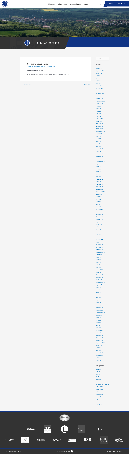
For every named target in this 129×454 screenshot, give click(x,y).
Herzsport (98, 379)
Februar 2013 (99, 330)
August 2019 (99, 133)
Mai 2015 (98, 262)
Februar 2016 (99, 239)
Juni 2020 (98, 108)
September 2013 (100, 312)
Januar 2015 (99, 272)
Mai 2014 (98, 292)
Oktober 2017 (99, 189)
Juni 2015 (98, 259)
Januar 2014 (99, 302)
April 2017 (98, 204)
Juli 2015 (98, 257)
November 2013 (100, 307)
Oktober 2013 (99, 310)
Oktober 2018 (99, 159)
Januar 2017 (99, 212)
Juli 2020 (98, 106)
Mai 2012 (98, 348)
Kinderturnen (99, 389)
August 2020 (99, 103)
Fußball (29, 66)
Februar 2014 (99, 300)
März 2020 (98, 116)
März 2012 (98, 350)
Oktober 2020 (99, 98)
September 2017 (100, 191)
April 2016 (98, 234)
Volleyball (98, 407)
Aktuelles (99, 397)
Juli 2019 (98, 136)
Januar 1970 (99, 360)
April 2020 (98, 113)
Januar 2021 (99, 91)
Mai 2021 (98, 81)
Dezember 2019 (100, 123)
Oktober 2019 (99, 128)
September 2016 (100, 222)
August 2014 (99, 285)
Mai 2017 (98, 202)
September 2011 (100, 355)
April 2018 (98, 174)
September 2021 (100, 71)
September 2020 (100, 101)
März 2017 (98, 207)
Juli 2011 (98, 358)
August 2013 (99, 315)
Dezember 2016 (100, 214)
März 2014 (98, 297)
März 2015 (98, 267)
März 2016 (98, 237)
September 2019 (100, 131)
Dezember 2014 (100, 275)
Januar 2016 (99, 242)
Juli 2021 (98, 76)
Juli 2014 (98, 287)
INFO (98, 399)
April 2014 (98, 295)
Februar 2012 (99, 353)
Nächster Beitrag (86, 84)
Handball (98, 377)
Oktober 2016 (99, 219)
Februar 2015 (99, 270)
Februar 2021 (99, 88)
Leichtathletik (99, 394)
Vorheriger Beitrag (25, 84)
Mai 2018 (98, 171)
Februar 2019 (99, 149)
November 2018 (100, 156)
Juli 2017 (98, 196)
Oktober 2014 (99, 280)
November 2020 (100, 96)
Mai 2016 (98, 232)
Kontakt (98, 4)
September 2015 (100, 252)
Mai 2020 (98, 111)
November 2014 (100, 277)
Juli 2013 (98, 317)
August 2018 (99, 164)
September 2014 (100, 282)
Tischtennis (99, 404)
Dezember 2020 (100, 93)
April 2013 (98, 325)
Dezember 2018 (100, 154)
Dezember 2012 (100, 335)
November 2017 (100, 186)
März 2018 (98, 176)
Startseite (98, 402)
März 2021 (98, 86)
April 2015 (98, 264)
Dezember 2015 (100, 244)
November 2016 (100, 217)
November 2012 (100, 337)
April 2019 (98, 144)
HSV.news (34, 66)
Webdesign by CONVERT (63, 451)
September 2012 (100, 343)
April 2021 (98, 83)
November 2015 (100, 247)
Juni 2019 (98, 139)
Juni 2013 (98, 320)
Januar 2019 (99, 151)
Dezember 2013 (100, 305)
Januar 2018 (99, 181)
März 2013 (98, 327)
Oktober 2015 (99, 249)
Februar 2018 (99, 179)
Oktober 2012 (99, 340)
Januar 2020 (99, 121)
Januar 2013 (99, 332)
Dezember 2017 (100, 184)
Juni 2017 (98, 199)
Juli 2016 (98, 227)
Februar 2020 (99, 118)
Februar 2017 (99, 209)
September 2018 (100, 161)
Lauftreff (98, 391)
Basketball (98, 369)
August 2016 (99, 224)
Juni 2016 (98, 229)
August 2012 (99, 345)
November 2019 (100, 126)
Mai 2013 (98, 322)
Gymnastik (98, 374)
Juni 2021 (98, 78)
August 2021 (99, 73)
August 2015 (99, 254)
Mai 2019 (98, 141)
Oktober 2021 (99, 68)
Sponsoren (88, 4)
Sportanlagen (75, 4)
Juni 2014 (98, 290)
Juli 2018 (98, 166)
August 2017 (99, 194)
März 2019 (98, 146)
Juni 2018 (98, 169)
